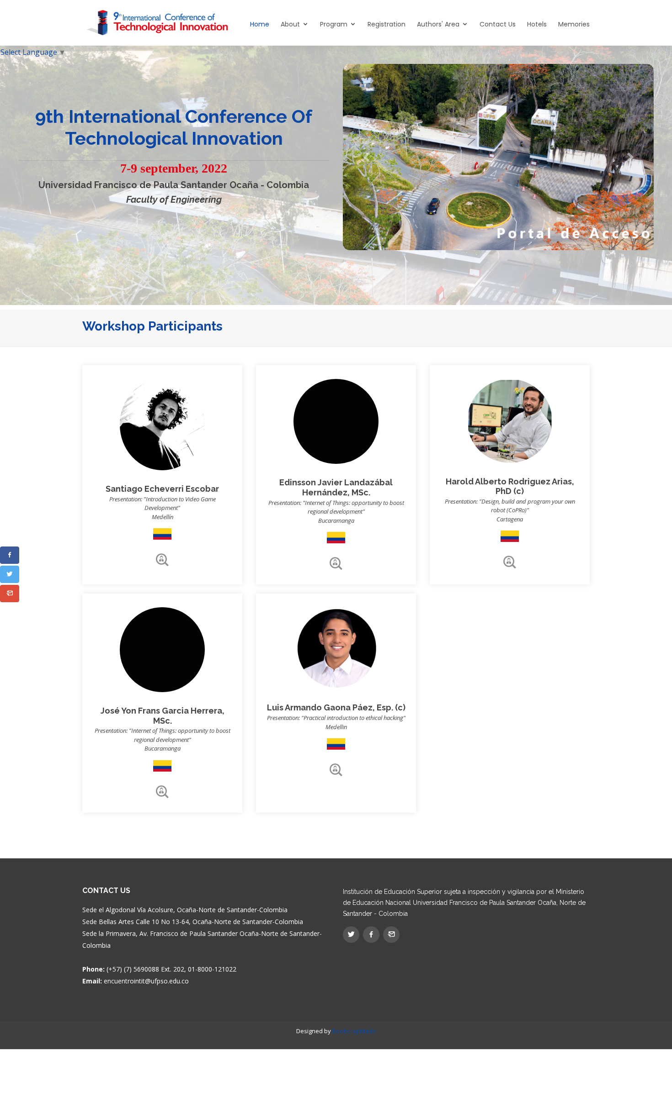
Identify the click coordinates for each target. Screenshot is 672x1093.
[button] (9, 555)
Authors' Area (438, 24)
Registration (386, 24)
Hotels (537, 24)
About (290, 24)
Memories (574, 24)
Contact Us (498, 24)
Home (259, 24)
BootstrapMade (354, 1031)
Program (333, 24)
